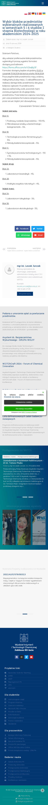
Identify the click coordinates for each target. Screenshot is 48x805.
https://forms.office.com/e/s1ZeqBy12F (19, 67)
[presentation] (19, 614)
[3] (31, 497)
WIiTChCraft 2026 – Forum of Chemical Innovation (22, 365)
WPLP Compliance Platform (29, 412)
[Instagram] (21, 657)
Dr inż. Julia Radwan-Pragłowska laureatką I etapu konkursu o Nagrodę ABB (25, 527)
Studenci (17, 48)
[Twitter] (26, 657)
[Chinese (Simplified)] (40, 13)
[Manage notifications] (42, 790)
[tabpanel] (24, 592)
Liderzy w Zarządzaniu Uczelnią (10, 527)
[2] (25, 497)
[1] (19, 497)
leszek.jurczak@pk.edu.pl (27, 286)
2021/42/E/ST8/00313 (14, 574)
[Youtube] (31, 657)
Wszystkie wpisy (25, 294)
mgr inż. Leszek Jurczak (19, 466)
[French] (36, 13)
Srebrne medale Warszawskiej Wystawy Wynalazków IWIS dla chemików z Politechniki (40, 526)
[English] (29, 13)
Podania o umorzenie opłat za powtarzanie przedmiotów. (23, 315)
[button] (22, 228)
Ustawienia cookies (24, 402)
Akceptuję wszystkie (24, 409)
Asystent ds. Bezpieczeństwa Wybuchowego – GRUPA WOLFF (18, 339)
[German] (33, 13)
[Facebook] (17, 657)
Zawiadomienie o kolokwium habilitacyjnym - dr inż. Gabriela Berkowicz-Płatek (25, 461)
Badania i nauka (11, 457)
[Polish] (25, 13)
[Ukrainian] (44, 13)
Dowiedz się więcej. (12, 397)
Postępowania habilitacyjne (29, 457)
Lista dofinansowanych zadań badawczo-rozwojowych (22, 418)
